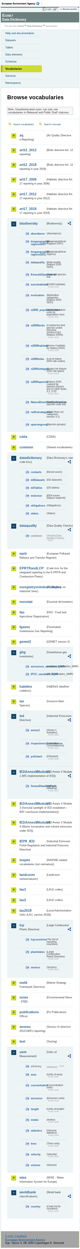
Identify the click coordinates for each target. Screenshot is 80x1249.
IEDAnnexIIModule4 (32, 822)
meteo (35, 1119)
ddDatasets (38, 479)
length (35, 1109)
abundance (38, 233)
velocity (36, 1154)
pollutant (36, 756)
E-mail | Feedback (16, 1236)
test (22, 1041)
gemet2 (25, 641)
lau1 (22, 889)
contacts (36, 472)
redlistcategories (38, 412)
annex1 (35, 730)
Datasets (10, 40)
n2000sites (37, 358)
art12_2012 (28, 150)
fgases (24, 627)
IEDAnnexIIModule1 (32, 772)
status (34, 513)
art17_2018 (28, 209)
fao (21, 612)
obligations (38, 505)
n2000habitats (38, 345)
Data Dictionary (34, 26)
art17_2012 (28, 194)
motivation (37, 295)
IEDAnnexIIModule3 (32, 803)
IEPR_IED (27, 841)
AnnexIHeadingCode (38, 786)
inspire (24, 860)
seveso (25, 1027)
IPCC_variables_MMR (38, 674)
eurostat (25, 602)
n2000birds (38, 325)
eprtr (23, 553)
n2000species (38, 381)
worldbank (27, 1192)
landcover (27, 875)
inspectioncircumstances (38, 743)
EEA (22, 3)
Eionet (21, 26)
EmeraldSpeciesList (38, 274)
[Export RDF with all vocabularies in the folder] (69, 224)
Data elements (14, 54)
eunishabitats (38, 284)
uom (22, 1052)
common (26, 447)
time (33, 1143)
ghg (22, 652)
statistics (36, 1130)
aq (21, 135)
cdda (23, 436)
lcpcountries (38, 939)
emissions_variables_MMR (38, 666)
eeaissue (36, 495)
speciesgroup (38, 424)
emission (36, 1098)
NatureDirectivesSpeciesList (38, 402)
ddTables (36, 487)
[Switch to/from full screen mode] (56, 9)
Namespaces (13, 82)
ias (21, 701)
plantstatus (38, 951)
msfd (23, 982)
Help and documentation (19, 33)
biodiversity (28, 223)
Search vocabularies (23, 124)
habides (25, 686)
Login (48, 9)
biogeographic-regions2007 (38, 243)
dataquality (38, 262)
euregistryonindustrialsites (32, 587)
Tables (9, 47)
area (33, 1074)
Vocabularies (13, 68)
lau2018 (25, 910)
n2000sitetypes (38, 368)
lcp (21, 925)
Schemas (11, 61)
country (35, 1206)
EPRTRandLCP (31, 568)
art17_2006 (28, 179)
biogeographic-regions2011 (38, 253)
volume (35, 1165)
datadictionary (30, 458)
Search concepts (52, 124)
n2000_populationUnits (38, 309)
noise (23, 997)
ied (21, 716)
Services (10, 75)
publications (29, 1012)
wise (22, 1177)
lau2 (22, 900)
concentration (38, 1085)
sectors (35, 967)
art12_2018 (28, 164)
